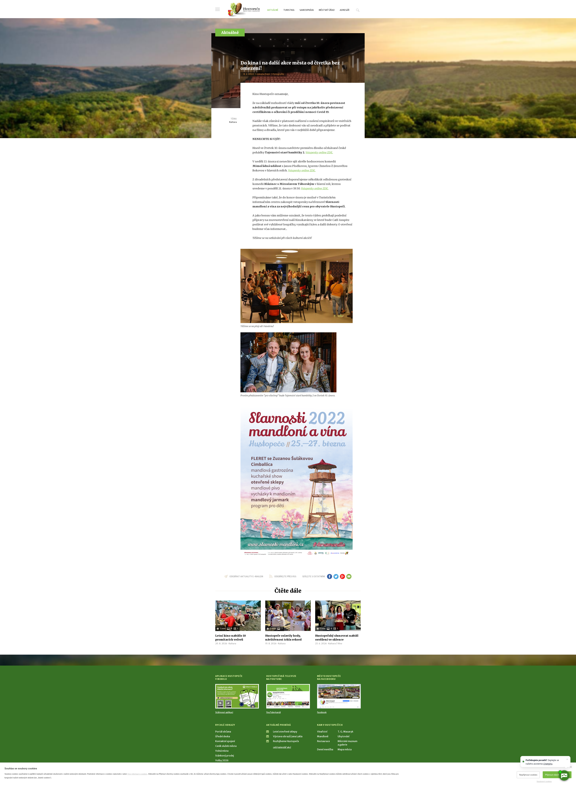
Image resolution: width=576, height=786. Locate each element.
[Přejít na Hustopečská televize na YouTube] (288, 696)
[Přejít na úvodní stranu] (244, 10)
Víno (340, 643)
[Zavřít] (571, 767)
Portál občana (223, 731)
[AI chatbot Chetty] (564, 776)
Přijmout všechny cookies (557, 775)
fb (329, 576)
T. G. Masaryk (345, 731)
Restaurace (323, 741)
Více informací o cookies (137, 774)
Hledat (358, 10)
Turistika (288, 10)
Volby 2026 (221, 760)
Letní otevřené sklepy (285, 731)
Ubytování (343, 736)
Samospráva (307, 10)
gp (342, 576)
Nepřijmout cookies (528, 775)
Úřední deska (222, 736)
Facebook (322, 712)
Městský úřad (327, 10)
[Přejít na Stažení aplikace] (237, 696)
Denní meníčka (325, 749)
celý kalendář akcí (282, 747)
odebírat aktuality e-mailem (246, 576)
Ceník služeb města (226, 745)
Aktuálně (272, 10)
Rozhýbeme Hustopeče (286, 741)
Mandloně (322, 736)
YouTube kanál (273, 712)
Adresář (344, 10)
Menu (217, 9)
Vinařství (322, 731)
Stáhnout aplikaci (224, 712)
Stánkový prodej (224, 755)
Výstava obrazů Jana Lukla (287, 736)
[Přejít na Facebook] (339, 696)
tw (336, 576)
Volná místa (221, 750)
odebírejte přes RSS (285, 576)
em (348, 576)
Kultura (233, 122)
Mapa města (345, 749)
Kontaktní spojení (225, 741)
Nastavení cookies (544, 781)
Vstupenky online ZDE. (319, 152)
